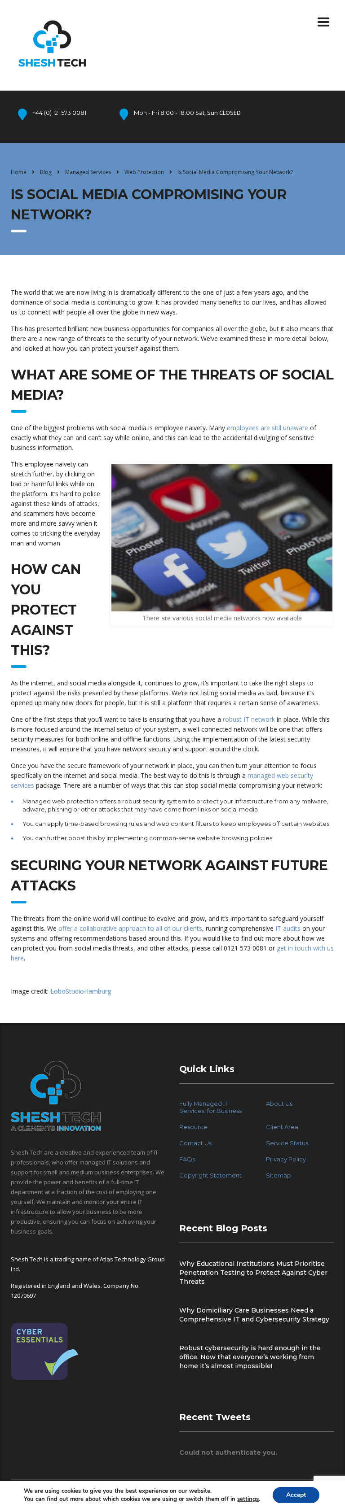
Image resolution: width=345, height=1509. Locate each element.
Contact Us (195, 1143)
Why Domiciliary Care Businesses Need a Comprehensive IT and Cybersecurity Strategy (254, 1314)
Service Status (287, 1143)
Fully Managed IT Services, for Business (210, 1107)
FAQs (187, 1159)
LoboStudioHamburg (80, 991)
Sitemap (278, 1175)
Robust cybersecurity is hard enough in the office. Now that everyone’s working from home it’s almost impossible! (250, 1357)
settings (248, 1499)
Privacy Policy (286, 1159)
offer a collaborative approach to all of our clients (130, 928)
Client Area (282, 1126)
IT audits (288, 928)
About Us (279, 1103)
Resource (193, 1126)
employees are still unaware (267, 427)
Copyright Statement (210, 1175)
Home (19, 172)
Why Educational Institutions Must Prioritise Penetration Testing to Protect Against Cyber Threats (253, 1273)
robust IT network (249, 719)
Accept (296, 1495)
